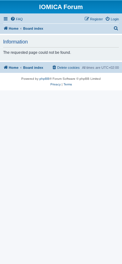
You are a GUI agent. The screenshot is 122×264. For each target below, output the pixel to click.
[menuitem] (16, 19)
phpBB (44, 78)
